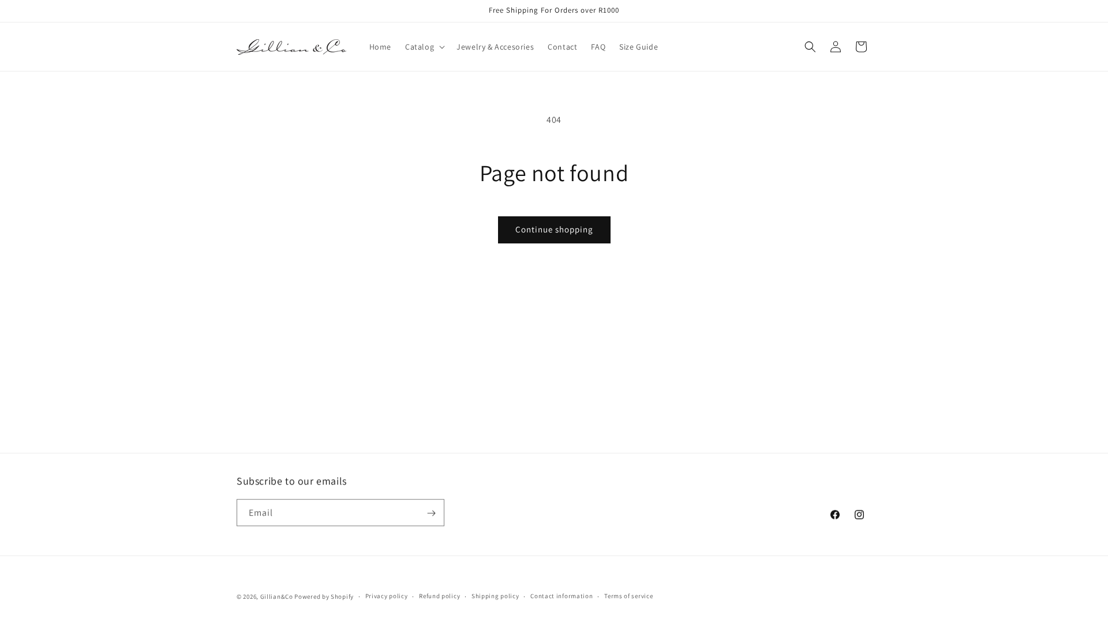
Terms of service (628, 596)
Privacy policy (386, 596)
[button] (424, 47)
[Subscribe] (431, 513)
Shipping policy (495, 596)
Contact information (561, 596)
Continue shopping (554, 229)
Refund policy (439, 596)
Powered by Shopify (324, 596)
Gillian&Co (276, 596)
